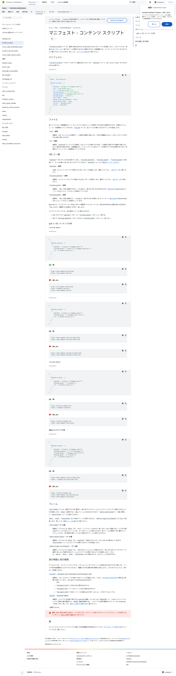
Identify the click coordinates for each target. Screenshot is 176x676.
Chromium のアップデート (84, 656)
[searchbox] (12, 17)
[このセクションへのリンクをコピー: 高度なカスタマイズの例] (67, 430)
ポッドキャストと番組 (83, 664)
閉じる (154, 24)
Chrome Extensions (18, 8)
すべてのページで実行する (112, 627)
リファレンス (39, 12)
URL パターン (56, 49)
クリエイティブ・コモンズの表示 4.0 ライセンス (84, 638)
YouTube (128, 659)
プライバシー (37, 672)
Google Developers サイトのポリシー (79, 640)
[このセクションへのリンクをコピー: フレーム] (59, 504)
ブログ (52, 2)
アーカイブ (80, 661)
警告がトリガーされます (111, 162)
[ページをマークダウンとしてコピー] (52, 38)
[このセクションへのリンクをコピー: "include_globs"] (62, 227)
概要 (3, 12)
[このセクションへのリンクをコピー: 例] (53, 622)
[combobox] (138, 2)
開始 (166, 24)
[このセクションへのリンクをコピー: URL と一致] (62, 155)
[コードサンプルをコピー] (125, 75)
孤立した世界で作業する (78, 604)
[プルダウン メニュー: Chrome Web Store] (71, 12)
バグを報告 (30, 656)
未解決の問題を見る (32, 659)
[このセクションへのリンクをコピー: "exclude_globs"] (63, 362)
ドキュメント (32, 2)
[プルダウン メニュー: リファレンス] (45, 12)
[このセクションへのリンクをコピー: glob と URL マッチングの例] (74, 224)
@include (111, 189)
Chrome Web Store (63, 12)
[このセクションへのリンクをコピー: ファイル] (59, 120)
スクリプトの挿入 (82, 52)
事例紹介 (44, 2)
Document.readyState (109, 578)
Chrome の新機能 (63, 2)
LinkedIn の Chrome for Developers (136, 661)
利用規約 (29, 672)
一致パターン (114, 170)
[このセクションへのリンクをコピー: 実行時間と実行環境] (70, 560)
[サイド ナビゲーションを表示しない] (22, 673)
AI (31, 12)
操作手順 (24, 12)
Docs (4, 8)
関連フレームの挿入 (70, 521)
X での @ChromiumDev (133, 656)
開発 (17, 12)
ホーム (50, 27)
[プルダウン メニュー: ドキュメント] (38, 2)
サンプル (51, 12)
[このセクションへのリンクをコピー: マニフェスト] (64, 57)
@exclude (113, 199)
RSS (127, 664)
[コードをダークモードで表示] (122, 75)
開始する (10, 12)
